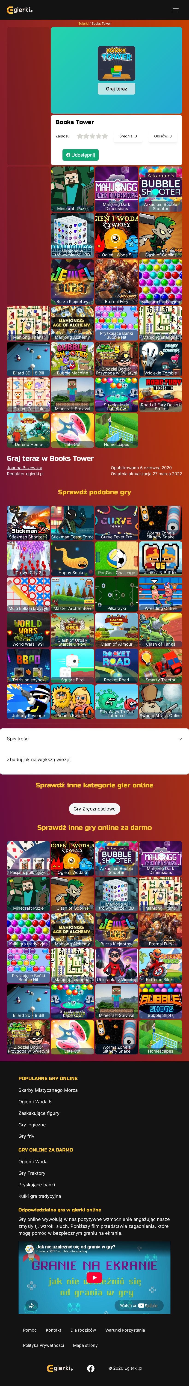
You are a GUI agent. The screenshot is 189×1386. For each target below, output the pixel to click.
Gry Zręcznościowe (95, 809)
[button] (94, 738)
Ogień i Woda (32, 1161)
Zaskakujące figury (38, 1113)
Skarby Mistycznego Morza (48, 1090)
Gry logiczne (32, 1125)
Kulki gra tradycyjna (39, 1196)
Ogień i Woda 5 (35, 1101)
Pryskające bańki (36, 1184)
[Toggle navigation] (175, 10)
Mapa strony (85, 1345)
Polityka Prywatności (43, 1345)
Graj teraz (116, 89)
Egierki (83, 23)
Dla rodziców (83, 1330)
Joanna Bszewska (24, 467)
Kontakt (53, 1330)
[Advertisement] (28, 96)
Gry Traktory (31, 1173)
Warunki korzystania (125, 1330)
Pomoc (30, 1330)
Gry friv (26, 1136)
